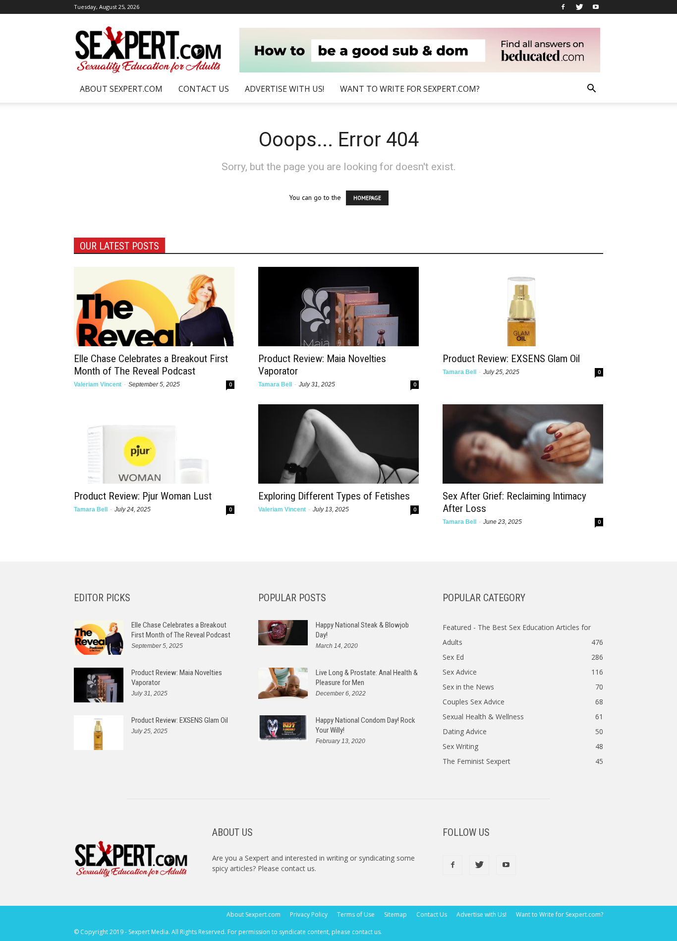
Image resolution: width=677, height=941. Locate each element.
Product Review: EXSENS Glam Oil (511, 359)
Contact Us (203, 88)
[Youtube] (595, 7)
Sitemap (395, 914)
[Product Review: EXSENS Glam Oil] (523, 306)
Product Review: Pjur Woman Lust (143, 496)
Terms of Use (356, 914)
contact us (298, 868)
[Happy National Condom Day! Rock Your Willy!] (283, 728)
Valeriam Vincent (97, 384)
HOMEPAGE (367, 197)
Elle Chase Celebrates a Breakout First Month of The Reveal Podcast (151, 365)
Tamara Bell (275, 384)
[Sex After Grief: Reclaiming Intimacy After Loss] (523, 444)
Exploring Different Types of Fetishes (334, 496)
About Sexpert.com (121, 88)
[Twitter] (579, 7)
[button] (591, 89)
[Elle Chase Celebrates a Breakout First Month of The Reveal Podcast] (154, 306)
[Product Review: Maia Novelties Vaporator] (338, 306)
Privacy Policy (309, 914)
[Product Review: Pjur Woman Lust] (154, 444)
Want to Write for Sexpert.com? (410, 88)
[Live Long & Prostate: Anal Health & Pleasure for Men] (283, 683)
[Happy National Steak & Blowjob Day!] (283, 632)
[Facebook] (563, 7)
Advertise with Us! (284, 88)
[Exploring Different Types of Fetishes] (338, 444)
